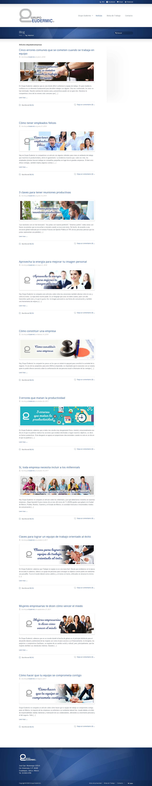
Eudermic (31, 57)
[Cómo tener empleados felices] (56, 150)
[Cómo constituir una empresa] (56, 358)
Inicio (20, 35)
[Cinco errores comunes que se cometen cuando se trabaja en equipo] (56, 80)
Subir (131, 783)
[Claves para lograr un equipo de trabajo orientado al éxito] (56, 563)
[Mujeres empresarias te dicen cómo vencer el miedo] (56, 633)
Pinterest (130, 2)
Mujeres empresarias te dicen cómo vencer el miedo (51, 606)
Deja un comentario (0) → (86, 104)
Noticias (99, 15)
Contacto (129, 15)
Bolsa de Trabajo (114, 15)
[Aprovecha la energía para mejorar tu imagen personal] (56, 288)
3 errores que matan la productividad (42, 398)
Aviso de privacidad (95, 783)
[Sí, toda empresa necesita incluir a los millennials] (56, 494)
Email (121, 2)
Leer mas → (23, 97)
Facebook (112, 2)
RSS (103, 2)
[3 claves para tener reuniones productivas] (56, 219)
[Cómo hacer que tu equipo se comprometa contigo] (56, 702)
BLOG (32, 105)
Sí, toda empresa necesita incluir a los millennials (49, 467)
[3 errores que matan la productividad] (56, 425)
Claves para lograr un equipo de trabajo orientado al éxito (55, 536)
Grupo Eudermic (84, 15)
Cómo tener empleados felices (37, 123)
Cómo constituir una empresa (37, 331)
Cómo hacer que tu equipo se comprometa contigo (50, 675)
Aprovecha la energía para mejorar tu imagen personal (53, 261)
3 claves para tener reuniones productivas (45, 192)
